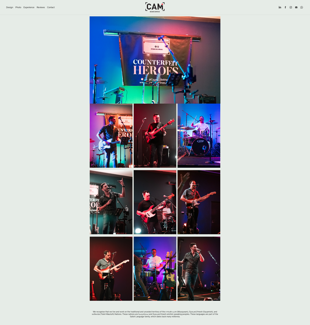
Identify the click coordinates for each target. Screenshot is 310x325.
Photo (18, 7)
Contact (51, 7)
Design (9, 7)
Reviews (41, 7)
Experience (28, 7)
